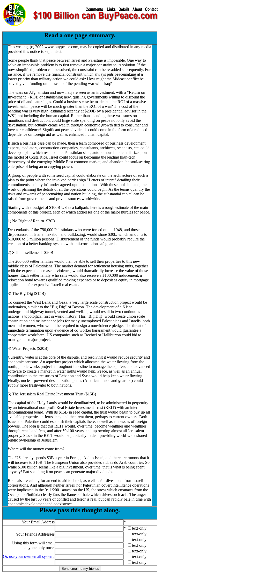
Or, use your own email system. (28, 556)
